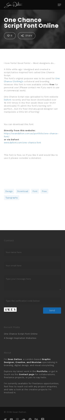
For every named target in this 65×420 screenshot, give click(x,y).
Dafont (7, 99)
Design (9, 191)
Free (44, 191)
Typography (11, 197)
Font (35, 191)
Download (22, 191)
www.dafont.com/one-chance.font (22, 142)
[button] (59, 4)
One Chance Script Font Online (21, 334)
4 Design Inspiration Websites (20, 338)
